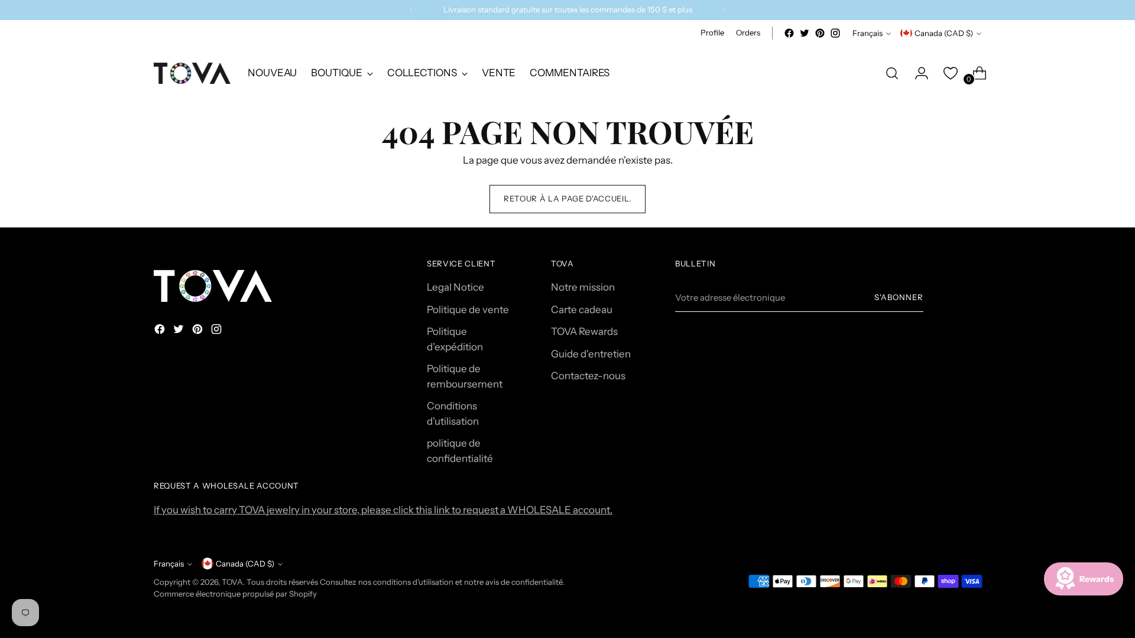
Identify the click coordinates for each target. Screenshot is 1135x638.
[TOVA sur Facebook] (789, 33)
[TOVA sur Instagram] (835, 33)
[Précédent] (411, 10)
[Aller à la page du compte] (917, 73)
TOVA (232, 582)
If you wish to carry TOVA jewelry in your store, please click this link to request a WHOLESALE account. (383, 510)
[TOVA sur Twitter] (804, 33)
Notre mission (583, 287)
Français (867, 33)
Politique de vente (468, 309)
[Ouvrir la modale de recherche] (892, 73)
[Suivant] (724, 10)
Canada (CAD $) (944, 33)
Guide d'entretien (591, 354)
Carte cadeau (581, 309)
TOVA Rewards (584, 331)
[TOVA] (192, 73)
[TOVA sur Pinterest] (820, 33)
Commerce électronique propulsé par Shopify (235, 593)
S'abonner (898, 297)
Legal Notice (455, 287)
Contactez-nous (588, 376)
